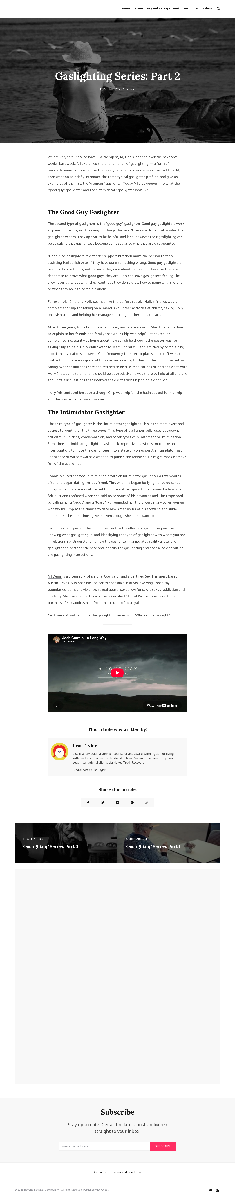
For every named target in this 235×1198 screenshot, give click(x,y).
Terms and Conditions (127, 1172)
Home (126, 8)
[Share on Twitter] (102, 802)
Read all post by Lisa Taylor (89, 770)
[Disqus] (117, 928)
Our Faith (99, 1172)
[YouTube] (210, 1190)
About (138, 8)
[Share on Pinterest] (132, 802)
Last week (67, 163)
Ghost (105, 1189)
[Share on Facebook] (88, 802)
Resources (191, 8)
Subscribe (163, 1146)
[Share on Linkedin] (117, 802)
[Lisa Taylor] (59, 757)
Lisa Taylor (85, 746)
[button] (218, 9)
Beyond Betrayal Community (41, 1189)
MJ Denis (55, 576)
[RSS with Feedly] (217, 1190)
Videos (207, 8)
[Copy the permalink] (147, 802)
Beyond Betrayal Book (163, 8)
